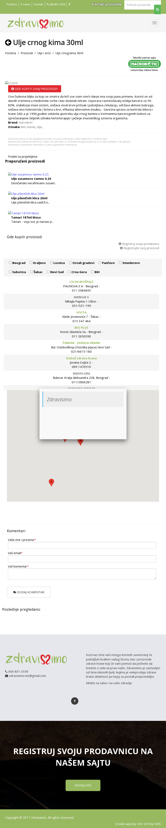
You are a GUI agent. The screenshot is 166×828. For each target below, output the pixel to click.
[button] (51, 482)
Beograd (19, 263)
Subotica (19, 272)
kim (23, 127)
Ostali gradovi (83, 263)
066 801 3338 (57, 4)
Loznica (59, 263)
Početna (12, 4)
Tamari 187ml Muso (26, 217)
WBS (157, 824)
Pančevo (108, 263)
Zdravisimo (59, 399)
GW (139, 824)
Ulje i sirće (44, 53)
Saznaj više (83, 785)
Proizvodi (27, 53)
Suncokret (26, 122)
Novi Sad (56, 272)
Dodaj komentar (30, 592)
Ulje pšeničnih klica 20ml (29, 198)
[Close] (126, 388)
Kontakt (38, 4)
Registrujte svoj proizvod (141, 248)
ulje (39, 127)
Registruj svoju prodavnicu (140, 244)
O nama (25, 4)
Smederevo (131, 263)
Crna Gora (79, 272)
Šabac (38, 272)
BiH (97, 272)
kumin (31, 127)
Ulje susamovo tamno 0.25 (31, 179)
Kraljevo (39, 263)
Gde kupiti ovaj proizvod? (36, 89)
